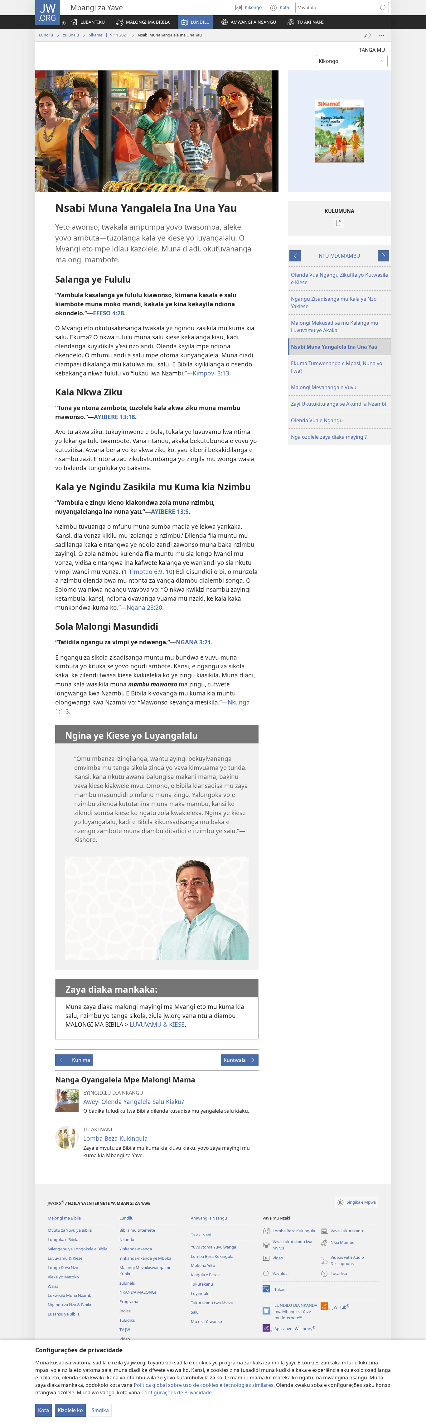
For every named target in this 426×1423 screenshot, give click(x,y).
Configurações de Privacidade (176, 1392)
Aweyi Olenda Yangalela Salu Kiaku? (133, 1101)
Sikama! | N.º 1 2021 (108, 35)
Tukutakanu (202, 1284)
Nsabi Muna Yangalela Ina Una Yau (334, 346)
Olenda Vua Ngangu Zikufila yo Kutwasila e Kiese (339, 278)
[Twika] (367, 35)
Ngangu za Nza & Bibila (69, 1304)
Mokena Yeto (203, 1265)
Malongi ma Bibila (64, 1218)
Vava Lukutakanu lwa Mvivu (287, 1245)
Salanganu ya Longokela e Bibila (77, 1249)
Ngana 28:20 (144, 607)
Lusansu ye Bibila (64, 1314)
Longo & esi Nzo (63, 1267)
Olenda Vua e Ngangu (317, 420)
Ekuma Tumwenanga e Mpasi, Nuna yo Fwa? (336, 367)
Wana (53, 1286)
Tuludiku (127, 1320)
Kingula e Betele (205, 1274)
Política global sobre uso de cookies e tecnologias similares (204, 1385)
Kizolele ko (70, 1410)
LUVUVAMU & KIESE (157, 1024)
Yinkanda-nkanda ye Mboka (145, 1258)
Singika (100, 1410)
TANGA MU (372, 49)
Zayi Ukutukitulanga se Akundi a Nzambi (338, 403)
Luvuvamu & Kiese (65, 1258)
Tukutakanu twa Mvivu (212, 1303)
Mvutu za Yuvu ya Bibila (70, 1230)
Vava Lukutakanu (342, 1231)
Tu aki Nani (201, 1235)
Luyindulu (200, 1293)
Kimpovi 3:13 (211, 373)
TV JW (124, 1329)
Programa (128, 1301)
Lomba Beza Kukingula (115, 1138)
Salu (195, 1312)
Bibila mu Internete (137, 1230)
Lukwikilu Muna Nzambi (70, 1295)
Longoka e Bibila (63, 1239)
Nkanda (126, 1239)
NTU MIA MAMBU (339, 255)
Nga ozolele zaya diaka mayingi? (329, 436)
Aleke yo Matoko (63, 1277)
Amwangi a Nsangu (209, 1218)
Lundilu (46, 35)
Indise (125, 1311)
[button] (143, 22)
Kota (43, 1410)
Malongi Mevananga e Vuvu (323, 387)
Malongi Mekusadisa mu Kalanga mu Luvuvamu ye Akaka (334, 326)
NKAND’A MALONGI (137, 1292)
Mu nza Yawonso (206, 1321)
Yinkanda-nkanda (135, 1249)
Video (124, 1339)
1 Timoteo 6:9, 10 (148, 571)
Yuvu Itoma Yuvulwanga (213, 1247)
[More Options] (381, 35)
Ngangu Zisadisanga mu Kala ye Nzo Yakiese (334, 302)
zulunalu (71, 35)
